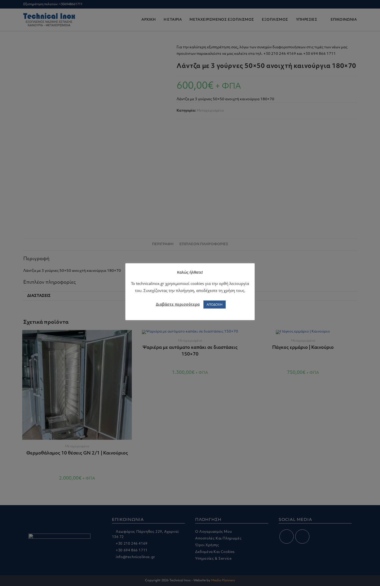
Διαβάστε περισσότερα (178, 304)
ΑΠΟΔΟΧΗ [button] (215, 304)
